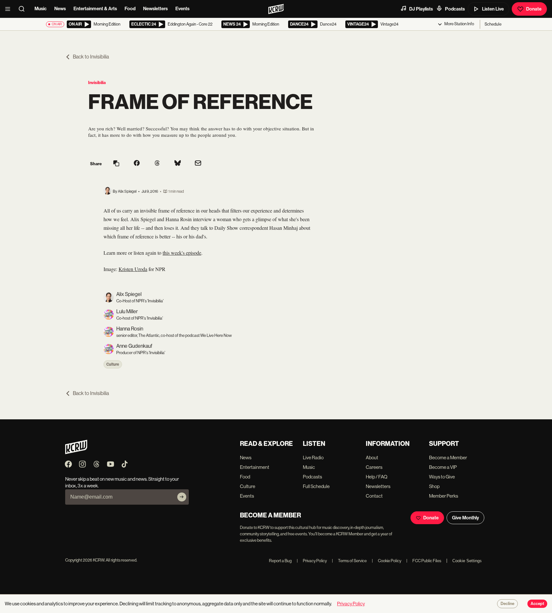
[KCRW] (76, 452)
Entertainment (254, 467)
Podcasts (455, 9)
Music (40, 9)
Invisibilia (97, 82)
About (372, 457)
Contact (374, 496)
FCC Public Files (423, 560)
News (60, 9)
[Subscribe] (181, 497)
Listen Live (493, 9)
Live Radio (313, 457)
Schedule (493, 24)
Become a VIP (443, 467)
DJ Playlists (421, 9)
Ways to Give (442, 476)
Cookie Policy (386, 560)
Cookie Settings (467, 560)
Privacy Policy (312, 560)
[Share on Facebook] (137, 163)
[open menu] (10, 9)
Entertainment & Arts (95, 9)
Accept (537, 603)
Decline (507, 603)
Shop (434, 486)
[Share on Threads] (157, 163)
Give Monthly (465, 518)
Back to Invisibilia (91, 57)
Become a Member (448, 457)
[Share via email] (198, 163)
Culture (112, 364)
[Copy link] (116, 163)
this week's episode (182, 252)
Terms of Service (349, 560)
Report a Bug (280, 560)
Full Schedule (316, 486)
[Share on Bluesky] (177, 163)
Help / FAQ (376, 476)
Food (130, 9)
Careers (374, 467)
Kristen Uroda (133, 269)
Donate (533, 9)
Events (182, 9)
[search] (24, 9)
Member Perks (443, 496)
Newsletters (155, 9)
